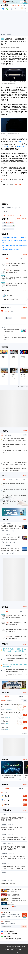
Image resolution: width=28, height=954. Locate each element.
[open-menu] (1, 5)
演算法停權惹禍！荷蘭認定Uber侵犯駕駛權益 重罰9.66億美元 (14, 357)
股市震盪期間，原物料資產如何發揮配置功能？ (3, 357)
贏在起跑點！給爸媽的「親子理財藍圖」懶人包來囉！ (14, 216)
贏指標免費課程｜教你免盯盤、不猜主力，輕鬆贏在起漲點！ (16, 264)
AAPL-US (21, 141)
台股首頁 (18, 219)
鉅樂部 (18, 946)
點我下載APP (19, 184)
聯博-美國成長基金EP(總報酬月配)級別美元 (11, 705)
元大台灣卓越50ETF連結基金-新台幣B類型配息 (12, 714)
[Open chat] (25, 9)
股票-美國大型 (9, 709)
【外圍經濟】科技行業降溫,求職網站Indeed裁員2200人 (15, 338)
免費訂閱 (24, 926)
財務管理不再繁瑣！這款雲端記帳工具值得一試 (13, 375)
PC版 (4, 946)
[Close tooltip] (23, 12)
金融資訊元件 (14, 949)
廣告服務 (7, 949)
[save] (20, 8)
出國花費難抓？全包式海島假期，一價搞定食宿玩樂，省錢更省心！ (3, 375)
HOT (7, 263)
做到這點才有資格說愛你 (23, 375)
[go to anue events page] (21, 5)
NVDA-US (20, 146)
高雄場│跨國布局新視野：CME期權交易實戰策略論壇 (16, 285)
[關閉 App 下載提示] (1, 2)
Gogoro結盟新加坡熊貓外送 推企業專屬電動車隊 (11, 330)
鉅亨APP (9, 946)
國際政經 (8, 534)
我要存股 (24, 219)
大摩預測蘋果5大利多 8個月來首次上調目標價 (14, 238)
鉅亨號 (14, 946)
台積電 (7, 800)
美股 (4, 34)
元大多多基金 (4, 727)
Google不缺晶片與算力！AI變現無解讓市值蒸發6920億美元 (23, 357)
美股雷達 (9, 34)
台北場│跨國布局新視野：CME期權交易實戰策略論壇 (16, 271)
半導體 (7, 804)
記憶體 (7, 796)
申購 (25, 715)
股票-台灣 (8, 717)
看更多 (24, 254)
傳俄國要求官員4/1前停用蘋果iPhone (11, 250)
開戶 (25, 707)
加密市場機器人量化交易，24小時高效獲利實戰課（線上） (16, 278)
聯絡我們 (21, 949)
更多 (25, 435)
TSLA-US (5, 146)
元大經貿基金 (4, 721)
